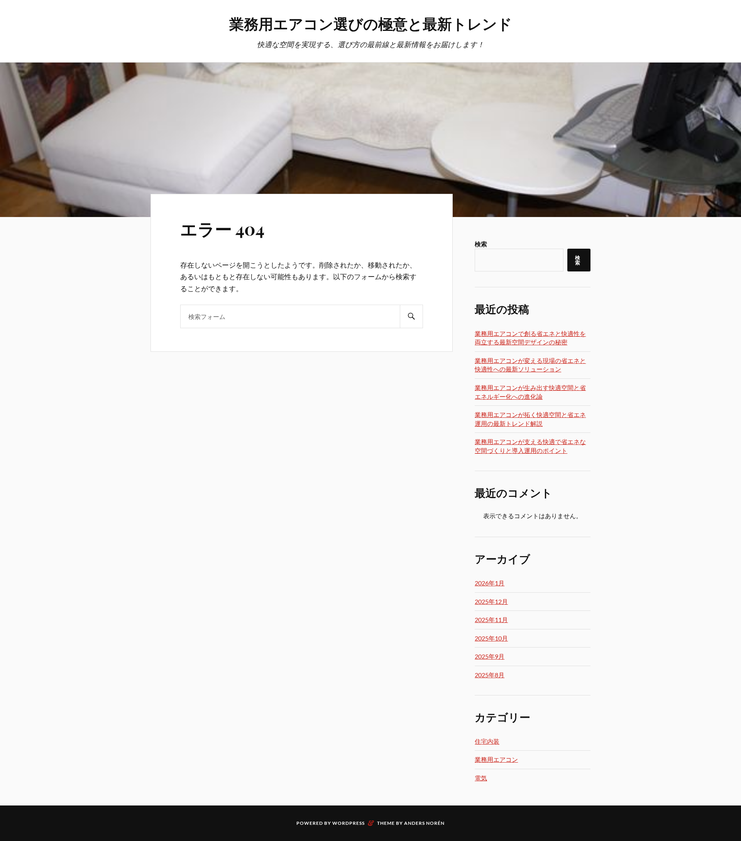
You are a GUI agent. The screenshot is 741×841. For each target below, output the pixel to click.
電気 (481, 778)
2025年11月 (491, 619)
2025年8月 (489, 674)
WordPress (348, 823)
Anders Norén (424, 823)
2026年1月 (489, 583)
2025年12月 (491, 601)
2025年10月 (491, 638)
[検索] (411, 316)
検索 (481, 244)
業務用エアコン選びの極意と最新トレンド (370, 23)
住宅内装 (487, 741)
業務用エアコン (496, 759)
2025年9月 (489, 656)
